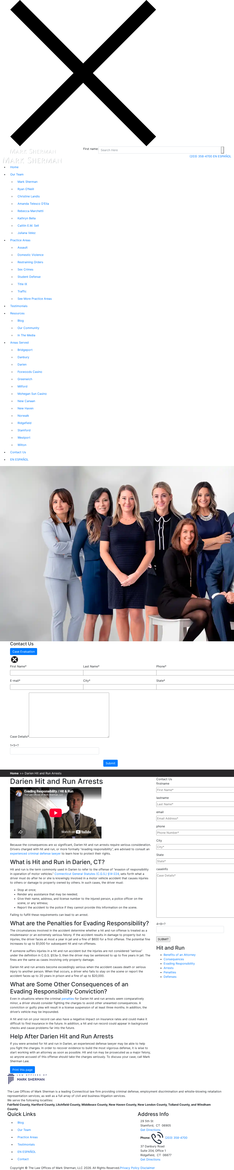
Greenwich (25, 379)
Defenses (170, 976)
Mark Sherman (27, 181)
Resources (17, 313)
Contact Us (18, 452)
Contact (23, 1159)
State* (160, 680)
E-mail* (15, 680)
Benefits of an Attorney (180, 955)
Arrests (168, 968)
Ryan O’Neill (26, 189)
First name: (90, 149)
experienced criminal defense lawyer (35, 853)
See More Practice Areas (35, 298)
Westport (24, 437)
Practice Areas (20, 240)
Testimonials (18, 306)
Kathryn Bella (27, 218)
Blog (21, 320)
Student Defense (29, 277)
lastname (162, 798)
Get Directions (150, 1130)
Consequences (174, 959)
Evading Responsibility (179, 963)
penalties (68, 998)
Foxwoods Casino (30, 372)
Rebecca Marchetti (31, 211)
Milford (22, 386)
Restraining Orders (30, 262)
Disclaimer (147, 1168)
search (222, 150)
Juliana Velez (27, 233)
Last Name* (91, 666)
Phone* (161, 666)
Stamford (24, 430)
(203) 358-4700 (201, 156)
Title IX (22, 284)
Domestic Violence (31, 255)
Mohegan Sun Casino (32, 393)
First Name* (18, 666)
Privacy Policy (129, 1168)
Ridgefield (24, 423)
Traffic (22, 291)
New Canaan (26, 401)
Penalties (170, 972)
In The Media (26, 335)
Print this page (22, 1069)
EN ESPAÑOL (222, 156)
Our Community (28, 328)
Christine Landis (29, 196)
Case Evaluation (23, 651)
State (160, 855)
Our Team (17, 174)
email (160, 812)
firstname (162, 783)
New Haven (25, 408)
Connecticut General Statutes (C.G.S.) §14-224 (86, 874)
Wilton (22, 445)
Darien (22, 364)
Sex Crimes (25, 269)
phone (160, 826)
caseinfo (162, 869)
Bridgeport (25, 350)
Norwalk (23, 415)
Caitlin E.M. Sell (28, 225)
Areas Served (19, 342)
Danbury (23, 357)
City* (86, 680)
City (159, 840)
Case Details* (19, 736)
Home (14, 167)
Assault (23, 247)
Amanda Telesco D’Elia (33, 203)
